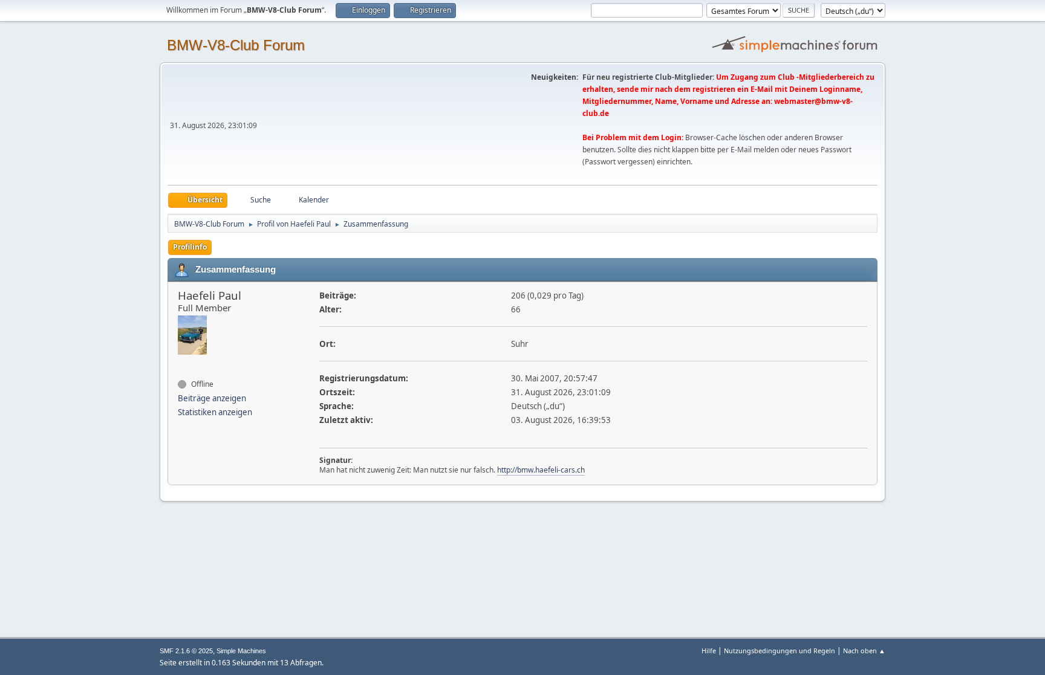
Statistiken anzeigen (215, 412)
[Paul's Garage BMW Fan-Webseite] (182, 362)
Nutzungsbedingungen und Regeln (779, 650)
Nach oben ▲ (864, 650)
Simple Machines (241, 650)
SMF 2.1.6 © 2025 (186, 650)
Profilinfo (190, 247)
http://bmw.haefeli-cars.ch (541, 470)
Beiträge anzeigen (212, 398)
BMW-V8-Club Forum (236, 45)
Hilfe (709, 650)
